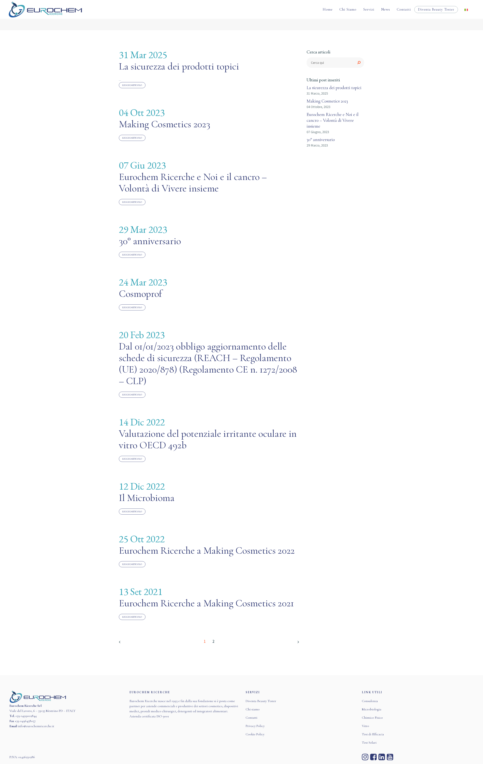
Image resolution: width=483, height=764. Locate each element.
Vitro (365, 726)
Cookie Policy (255, 734)
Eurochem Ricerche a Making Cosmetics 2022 (207, 550)
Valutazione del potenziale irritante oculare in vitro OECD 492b (208, 439)
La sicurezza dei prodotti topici (179, 66)
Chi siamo (253, 709)
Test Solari (369, 742)
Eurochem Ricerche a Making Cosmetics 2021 (206, 603)
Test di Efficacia (373, 734)
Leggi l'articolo (132, 85)
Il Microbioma (147, 498)
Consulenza (370, 701)
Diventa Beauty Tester (261, 701)
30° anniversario (150, 241)
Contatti (251, 717)
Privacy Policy (255, 726)
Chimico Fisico (372, 717)
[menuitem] (466, 9)
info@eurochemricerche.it (36, 726)
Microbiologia (371, 709)
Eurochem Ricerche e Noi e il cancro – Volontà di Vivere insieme (193, 182)
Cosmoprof (140, 294)
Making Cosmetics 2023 (164, 124)
